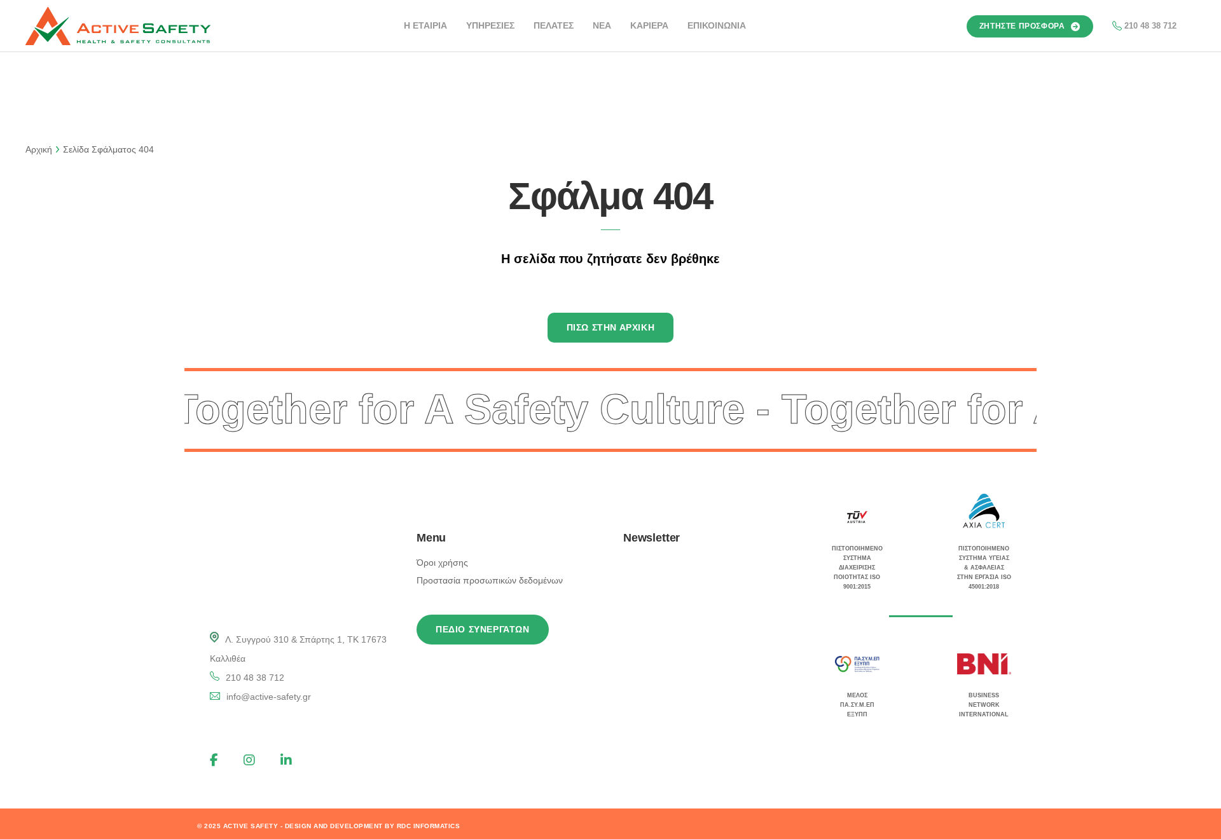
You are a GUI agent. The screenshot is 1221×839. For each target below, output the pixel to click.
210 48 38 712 (1150, 26)
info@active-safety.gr (268, 697)
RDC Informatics (428, 825)
